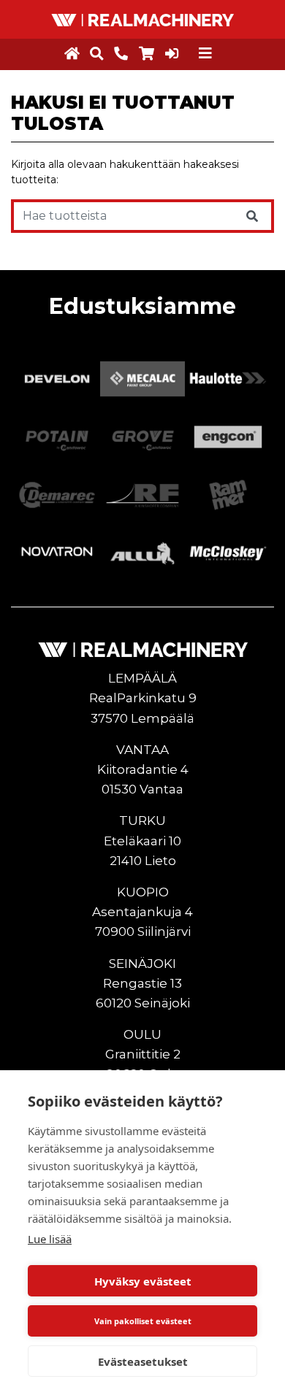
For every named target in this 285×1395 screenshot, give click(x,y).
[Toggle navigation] (205, 53)
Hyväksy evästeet (142, 1281)
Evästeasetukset (143, 1361)
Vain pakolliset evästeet (142, 1320)
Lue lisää (50, 1238)
